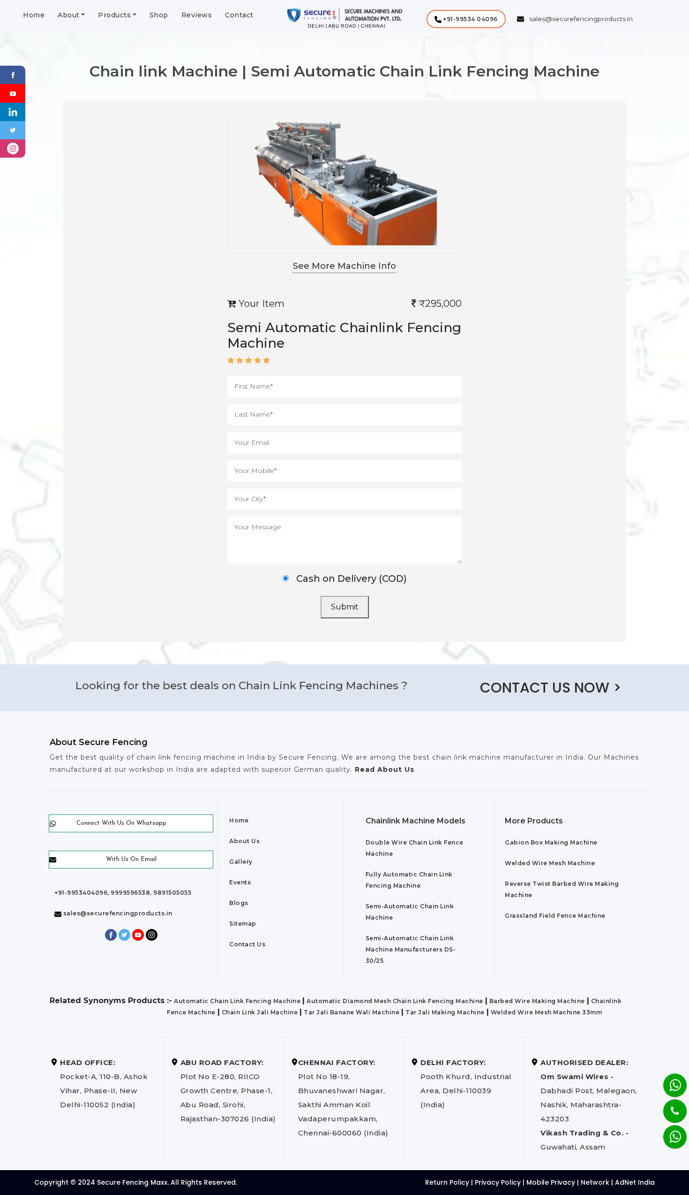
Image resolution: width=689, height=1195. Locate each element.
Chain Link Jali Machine (260, 1012)
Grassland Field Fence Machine (555, 915)
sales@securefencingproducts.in (116, 913)
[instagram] (13, 148)
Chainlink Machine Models (415, 820)
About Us (244, 841)
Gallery (241, 861)
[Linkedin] (13, 111)
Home (34, 15)
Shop (159, 15)
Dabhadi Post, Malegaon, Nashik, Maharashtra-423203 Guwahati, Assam (588, 1104)
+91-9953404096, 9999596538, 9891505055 (122, 892)
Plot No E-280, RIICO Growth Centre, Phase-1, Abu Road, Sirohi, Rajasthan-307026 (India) (228, 1090)
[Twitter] (13, 129)
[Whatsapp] (669, 1132)
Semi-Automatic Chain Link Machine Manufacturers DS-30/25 (411, 949)
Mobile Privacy (550, 1182)
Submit (345, 606)
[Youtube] (13, 92)
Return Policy (447, 1182)
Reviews (196, 15)
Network (595, 1182)
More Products (534, 820)
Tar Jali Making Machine (445, 1012)
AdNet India (635, 1182)
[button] (466, 19)
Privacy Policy (498, 1182)
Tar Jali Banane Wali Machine (351, 1012)
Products (114, 15)
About (69, 15)
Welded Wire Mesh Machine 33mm (546, 1012)
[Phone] (667, 1105)
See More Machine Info (344, 266)
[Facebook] (13, 74)
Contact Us (247, 944)
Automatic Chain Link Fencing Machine (237, 1001)
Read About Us (383, 769)
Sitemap (242, 923)
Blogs (238, 902)
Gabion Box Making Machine (551, 842)
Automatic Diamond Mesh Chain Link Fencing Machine (395, 1001)
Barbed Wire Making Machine (537, 1001)
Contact (239, 15)
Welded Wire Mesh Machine (550, 863)
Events (240, 882)
